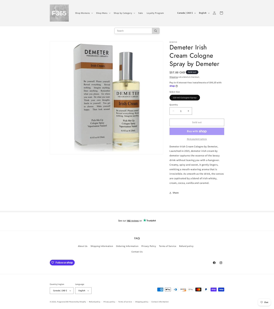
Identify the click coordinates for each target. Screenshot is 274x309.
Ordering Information (127, 246)
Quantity (174, 104)
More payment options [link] (197, 139)
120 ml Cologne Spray (186, 98)
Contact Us (137, 251)
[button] (83, 13)
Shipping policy (141, 302)
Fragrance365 (63, 302)
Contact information (160, 302)
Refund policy (186, 246)
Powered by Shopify (77, 302)
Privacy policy (109, 302)
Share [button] (176, 192)
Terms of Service (167, 246)
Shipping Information (102, 246)
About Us (83, 246)
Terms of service (125, 302)
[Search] (155, 31)
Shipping (174, 77)
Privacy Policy (148, 246)
